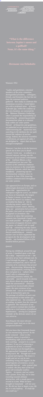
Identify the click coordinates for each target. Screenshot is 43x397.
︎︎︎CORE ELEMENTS (27, 9)
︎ (0, 0)
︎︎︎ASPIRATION (11, 9)
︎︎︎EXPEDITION (28, 7)
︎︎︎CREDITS (21, 12)
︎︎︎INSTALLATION (27, 11)
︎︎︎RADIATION (12, 11)
